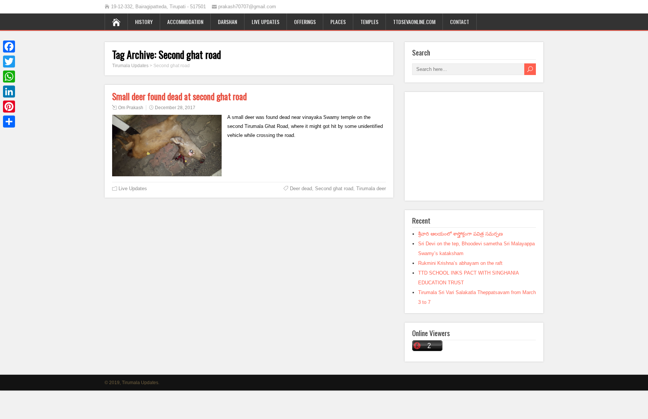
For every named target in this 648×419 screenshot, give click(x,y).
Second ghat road (334, 188)
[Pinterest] (9, 106)
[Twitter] (9, 61)
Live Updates (265, 22)
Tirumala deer (371, 188)
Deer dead (301, 188)
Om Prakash (130, 107)
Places (338, 22)
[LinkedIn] (9, 91)
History (144, 22)
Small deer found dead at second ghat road (179, 96)
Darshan (227, 22)
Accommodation (185, 22)
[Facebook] (9, 46)
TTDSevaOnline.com (414, 22)
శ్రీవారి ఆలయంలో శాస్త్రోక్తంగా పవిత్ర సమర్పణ (460, 234)
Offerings (305, 22)
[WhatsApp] (9, 76)
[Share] (9, 121)
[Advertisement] (474, 146)
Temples (369, 22)
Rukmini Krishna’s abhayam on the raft (460, 263)
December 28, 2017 (175, 107)
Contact (459, 22)
